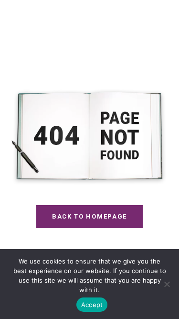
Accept (92, 304)
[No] (167, 284)
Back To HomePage (89, 216)
